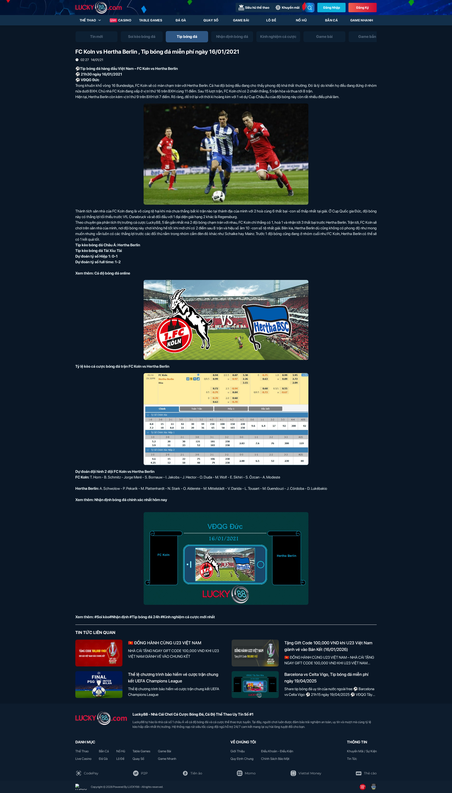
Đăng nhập (331, 7)
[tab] (96, 36)
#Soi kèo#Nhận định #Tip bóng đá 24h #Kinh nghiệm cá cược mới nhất (154, 617)
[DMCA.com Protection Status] (81, 787)
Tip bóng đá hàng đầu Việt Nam (107, 68)
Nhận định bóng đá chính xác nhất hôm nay (130, 500)
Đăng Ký (362, 7)
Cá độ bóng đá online (112, 273)
